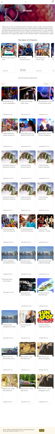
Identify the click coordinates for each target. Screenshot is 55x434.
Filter (3, 83)
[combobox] (48, 84)
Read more (21, 431)
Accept (41, 430)
